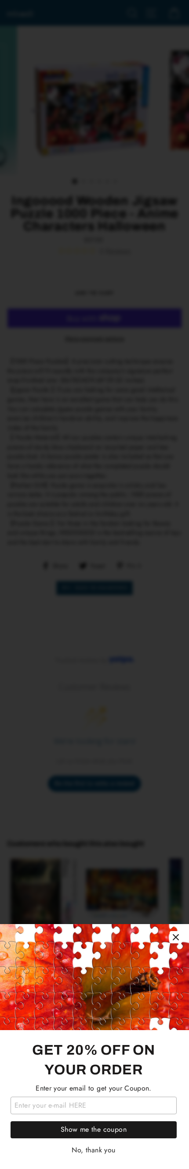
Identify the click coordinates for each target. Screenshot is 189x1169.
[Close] (176, 937)
